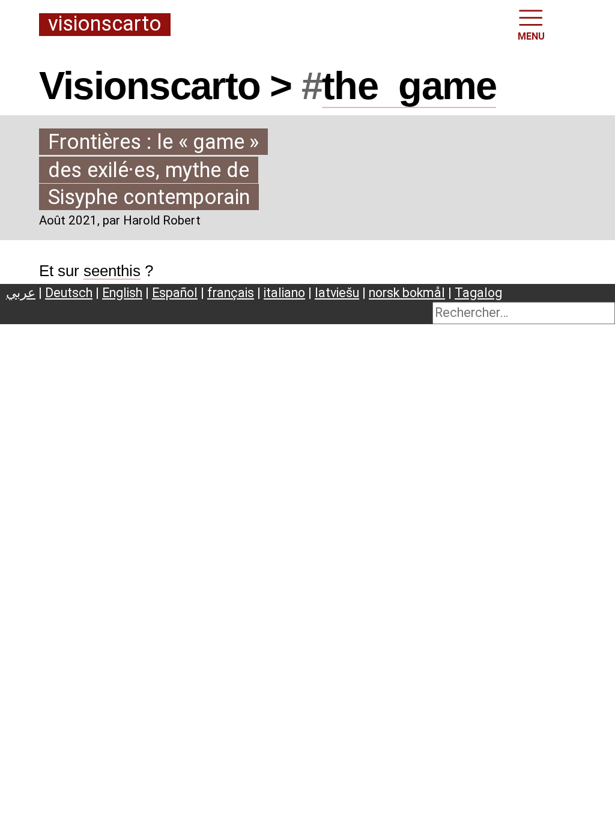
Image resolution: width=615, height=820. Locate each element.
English (122, 292)
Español (175, 292)
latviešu (337, 292)
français (230, 292)
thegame (409, 85)
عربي (20, 292)
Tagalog (478, 292)
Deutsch (68, 292)
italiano (284, 292)
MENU (531, 36)
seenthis (112, 270)
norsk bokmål (407, 292)
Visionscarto (105, 24)
